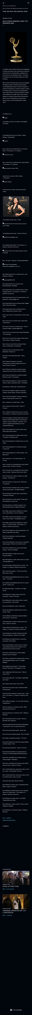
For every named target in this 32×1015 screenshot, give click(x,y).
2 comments (9, 915)
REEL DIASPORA (18, 11)
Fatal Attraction (11, 886)
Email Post (8, 818)
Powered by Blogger (17, 1010)
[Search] (28, 2)
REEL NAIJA (10, 11)
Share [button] (4, 818)
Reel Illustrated (9, 6)
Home (4, 11)
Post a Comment (10, 889)
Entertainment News (10, 820)
